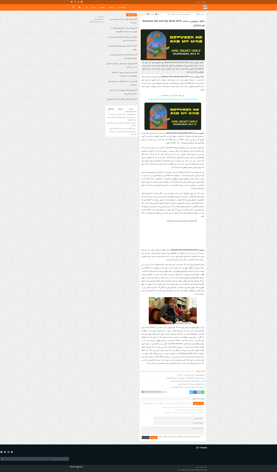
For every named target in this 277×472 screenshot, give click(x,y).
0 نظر (159, 14)
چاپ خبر (151, 14)
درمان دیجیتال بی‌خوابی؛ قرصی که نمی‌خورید (121, 99)
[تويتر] (78, 2)
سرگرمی (93, 7)
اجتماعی (110, 7)
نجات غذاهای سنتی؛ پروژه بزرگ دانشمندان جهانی (191, 384)
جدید (131, 108)
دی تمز (197, 467)
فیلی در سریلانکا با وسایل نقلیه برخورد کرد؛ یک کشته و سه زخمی (187, 381)
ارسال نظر (153, 437)
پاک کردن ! (145, 437)
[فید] (82, 2)
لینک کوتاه (164, 392)
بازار (86, 7)
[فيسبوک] (195, 392)
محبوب (120, 108)
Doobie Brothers (176, 343)
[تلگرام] (71, 2)
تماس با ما (197, 2)
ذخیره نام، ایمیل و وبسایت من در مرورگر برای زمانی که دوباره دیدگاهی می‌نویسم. (179, 436)
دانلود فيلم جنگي (99, 19)
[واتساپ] (202, 392)
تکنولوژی (102, 7)
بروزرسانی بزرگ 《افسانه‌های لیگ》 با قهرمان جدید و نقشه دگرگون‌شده (185, 378)
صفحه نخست (121, 7)
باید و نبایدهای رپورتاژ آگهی (97, 22)
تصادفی (111, 108)
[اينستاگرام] (75, 2)
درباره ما (203, 2)
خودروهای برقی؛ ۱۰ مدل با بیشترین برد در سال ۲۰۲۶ (190, 375)
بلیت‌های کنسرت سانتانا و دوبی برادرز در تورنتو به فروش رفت (188, 387)
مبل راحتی (101, 17)
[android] (11, 452)
